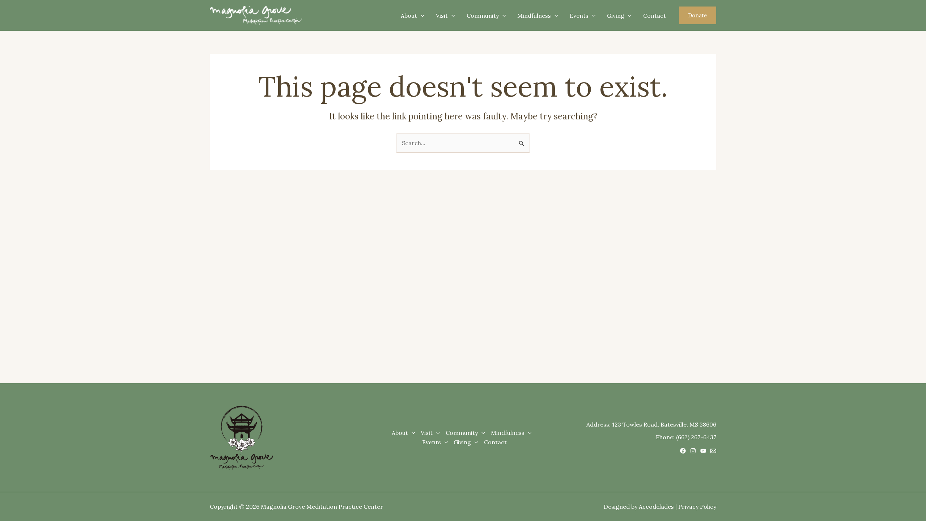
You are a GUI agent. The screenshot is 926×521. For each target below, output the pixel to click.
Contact (654, 15)
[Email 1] (713, 451)
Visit (442, 15)
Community (483, 15)
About (409, 15)
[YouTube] (703, 451)
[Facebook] (683, 451)
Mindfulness (534, 15)
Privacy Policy (697, 506)
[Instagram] (693, 451)
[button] (697, 15)
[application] (420, 15)
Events (579, 15)
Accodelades (656, 506)
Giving (615, 15)
